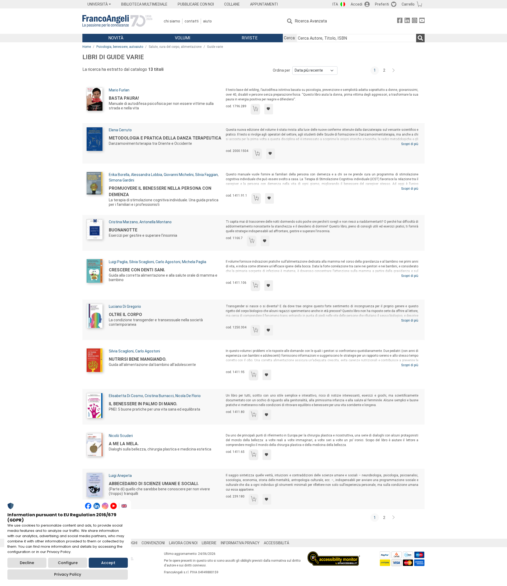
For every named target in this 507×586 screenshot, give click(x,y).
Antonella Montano (155, 222)
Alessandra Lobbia (146, 175)
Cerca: (289, 37)
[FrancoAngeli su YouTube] (422, 21)
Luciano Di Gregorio (125, 306)
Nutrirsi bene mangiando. (137, 359)
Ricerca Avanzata (311, 21)
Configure (68, 562)
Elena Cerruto (120, 130)
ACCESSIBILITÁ (276, 543)
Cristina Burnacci (159, 396)
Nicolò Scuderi (121, 436)
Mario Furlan (119, 90)
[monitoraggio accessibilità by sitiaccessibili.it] (333, 554)
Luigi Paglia (118, 262)
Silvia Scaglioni (141, 262)
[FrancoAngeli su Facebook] (399, 21)
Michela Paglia (194, 262)
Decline (27, 562)
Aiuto (207, 21)
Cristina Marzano (123, 222)
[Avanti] (393, 70)
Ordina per (281, 70)
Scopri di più (409, 144)
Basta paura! (124, 98)
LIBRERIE (209, 543)
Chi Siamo (172, 21)
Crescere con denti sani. (137, 269)
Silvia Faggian (206, 175)
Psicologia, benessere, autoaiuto (119, 47)
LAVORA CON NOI (183, 543)
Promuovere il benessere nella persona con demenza (160, 191)
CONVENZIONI (153, 543)
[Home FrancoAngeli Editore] (117, 21)
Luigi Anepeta (120, 475)
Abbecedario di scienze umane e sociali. (154, 483)
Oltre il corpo (125, 314)
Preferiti (382, 4)
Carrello (408, 4)
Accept (108, 562)
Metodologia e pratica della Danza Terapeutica (165, 138)
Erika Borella (119, 175)
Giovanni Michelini (179, 175)
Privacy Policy (67, 574)
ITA (335, 4)
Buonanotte (123, 229)
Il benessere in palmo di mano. (143, 403)
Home (86, 47)
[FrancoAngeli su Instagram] (414, 21)
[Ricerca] (420, 38)
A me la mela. (124, 443)
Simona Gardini (121, 180)
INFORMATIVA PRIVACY (240, 543)
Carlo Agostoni (168, 262)
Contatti (192, 21)
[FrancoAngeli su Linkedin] (407, 21)
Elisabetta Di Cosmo (126, 396)
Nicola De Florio (188, 396)
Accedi (356, 4)
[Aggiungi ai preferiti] (268, 109)
